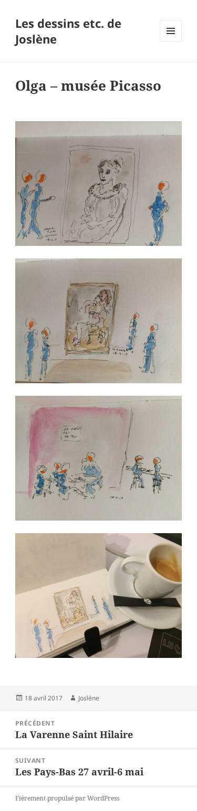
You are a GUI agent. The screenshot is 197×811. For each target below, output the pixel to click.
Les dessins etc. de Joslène (68, 31)
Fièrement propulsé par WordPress (67, 798)
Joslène (88, 698)
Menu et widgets (171, 41)
